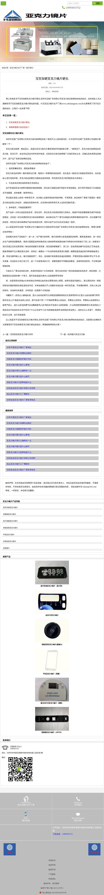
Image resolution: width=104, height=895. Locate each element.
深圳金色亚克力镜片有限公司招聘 (21, 458)
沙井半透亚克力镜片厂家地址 (19, 417)
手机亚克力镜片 (8, 534)
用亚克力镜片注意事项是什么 (19, 452)
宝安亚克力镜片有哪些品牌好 (19, 423)
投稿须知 (52, 879)
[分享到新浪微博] (11, 827)
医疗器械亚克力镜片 (10, 521)
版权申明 (52, 870)
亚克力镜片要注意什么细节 (18, 446)
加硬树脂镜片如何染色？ (19, 127)
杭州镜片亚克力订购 (76, 334)
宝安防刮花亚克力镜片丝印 (21, 334)
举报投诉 (52, 860)
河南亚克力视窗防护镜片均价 (19, 429)
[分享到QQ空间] (7, 827)
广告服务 (52, 874)
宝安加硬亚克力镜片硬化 (19, 122)
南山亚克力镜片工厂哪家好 (18, 464)
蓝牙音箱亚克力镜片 (10, 507)
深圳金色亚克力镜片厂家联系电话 (21, 470)
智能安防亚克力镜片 (10, 528)
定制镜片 (6, 548)
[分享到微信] (15, 827)
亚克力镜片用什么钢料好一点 (19, 441)
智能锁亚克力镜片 (9, 514)
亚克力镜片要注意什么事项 (18, 435)
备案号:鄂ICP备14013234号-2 (52, 888)
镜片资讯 (29, 68)
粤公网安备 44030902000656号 (54, 893)
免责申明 (52, 865)
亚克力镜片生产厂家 (17, 68)
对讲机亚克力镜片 (9, 541)
